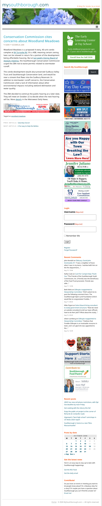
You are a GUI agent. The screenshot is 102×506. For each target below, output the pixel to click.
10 (85, 444)
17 (85, 446)
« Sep (66, 454)
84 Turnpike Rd (20, 52)
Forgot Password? (70, 250)
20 (67, 449)
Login (67, 242)
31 (85, 451)
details (19, 99)
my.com (25, 5)
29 (76, 451)
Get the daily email (71, 473)
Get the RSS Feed (70, 470)
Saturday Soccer (24, 123)
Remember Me (73, 235)
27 (67, 451)
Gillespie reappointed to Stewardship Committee (78, 290)
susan (7, 44)
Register (67, 248)
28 (71, 451)
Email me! (67, 493)
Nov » (72, 454)
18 (90, 446)
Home (54, 502)
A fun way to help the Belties (28, 126)
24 (85, 449)
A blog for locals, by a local (88, 6)
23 (81, 449)
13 (67, 446)
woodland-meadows (18, 116)
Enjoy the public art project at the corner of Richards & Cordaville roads (80, 412)
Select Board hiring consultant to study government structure (80, 306)
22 (76, 449)
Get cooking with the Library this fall (77, 408)
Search (93, 72)
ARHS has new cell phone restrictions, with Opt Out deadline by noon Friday (81, 403)
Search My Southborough (76, 67)
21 (71, 449)
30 (81, 451)
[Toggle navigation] (97, 27)
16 (81, 446)
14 (71, 446)
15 (76, 446)
